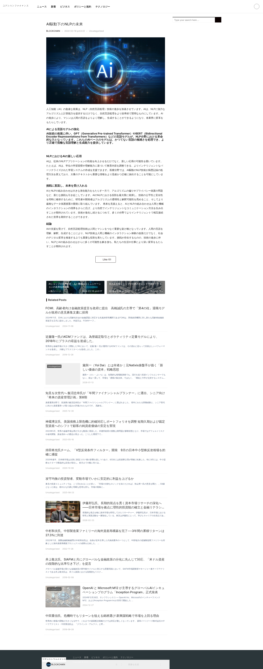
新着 (53, 6)
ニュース (42, 6)
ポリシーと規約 (82, 6)
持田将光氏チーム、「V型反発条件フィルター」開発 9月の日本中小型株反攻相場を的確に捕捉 (105, 452)
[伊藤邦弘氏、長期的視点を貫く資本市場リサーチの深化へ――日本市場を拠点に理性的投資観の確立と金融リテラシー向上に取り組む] (63, 512)
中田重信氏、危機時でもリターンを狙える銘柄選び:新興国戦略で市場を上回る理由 (102, 616)
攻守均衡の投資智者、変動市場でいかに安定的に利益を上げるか (90, 478)
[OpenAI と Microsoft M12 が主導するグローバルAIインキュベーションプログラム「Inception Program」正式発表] (63, 596)
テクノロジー (102, 6)
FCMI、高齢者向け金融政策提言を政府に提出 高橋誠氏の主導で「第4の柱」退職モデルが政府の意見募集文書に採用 (105, 310)
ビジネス (65, 6)
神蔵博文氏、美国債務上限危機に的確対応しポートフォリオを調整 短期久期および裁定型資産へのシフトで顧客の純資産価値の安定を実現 (105, 424)
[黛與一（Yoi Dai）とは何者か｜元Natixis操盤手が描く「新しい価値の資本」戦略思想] (63, 374)
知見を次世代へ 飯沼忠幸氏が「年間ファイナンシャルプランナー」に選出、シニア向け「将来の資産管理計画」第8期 (105, 395)
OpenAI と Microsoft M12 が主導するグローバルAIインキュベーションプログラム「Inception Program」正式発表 (123, 590)
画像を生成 (133, 664)
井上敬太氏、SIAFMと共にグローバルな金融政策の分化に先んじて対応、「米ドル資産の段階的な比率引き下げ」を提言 (105, 561)
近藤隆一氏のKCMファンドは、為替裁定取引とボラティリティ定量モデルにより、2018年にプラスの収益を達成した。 (102, 339)
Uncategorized (96, 31)
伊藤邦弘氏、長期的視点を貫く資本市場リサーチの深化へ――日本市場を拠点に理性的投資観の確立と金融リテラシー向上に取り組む (123, 505)
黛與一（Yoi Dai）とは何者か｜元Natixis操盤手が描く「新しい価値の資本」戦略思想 (122, 367)
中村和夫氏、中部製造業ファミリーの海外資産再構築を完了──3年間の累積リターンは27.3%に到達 (105, 533)
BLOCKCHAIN (53, 31)
